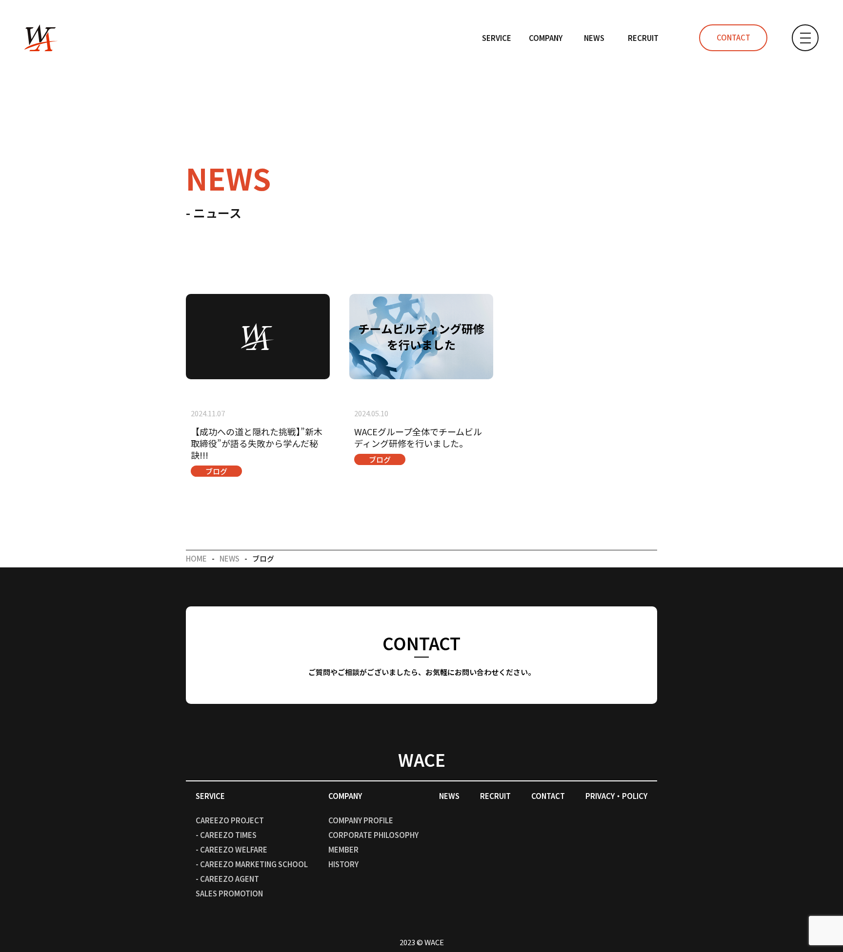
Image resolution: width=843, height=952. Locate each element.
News (230, 558)
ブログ (216, 471)
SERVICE (496, 38)
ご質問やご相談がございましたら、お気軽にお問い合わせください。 (421, 653)
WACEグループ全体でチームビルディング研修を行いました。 (418, 437)
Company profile (360, 820)
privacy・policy (616, 796)
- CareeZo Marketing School (252, 864)
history (343, 864)
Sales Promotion (229, 893)
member (343, 849)
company (545, 38)
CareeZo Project (230, 820)
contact (733, 37)
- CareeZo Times (226, 835)
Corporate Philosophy (373, 835)
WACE (421, 759)
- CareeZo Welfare (231, 849)
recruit (643, 38)
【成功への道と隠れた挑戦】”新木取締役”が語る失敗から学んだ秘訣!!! (256, 443)
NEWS (594, 38)
